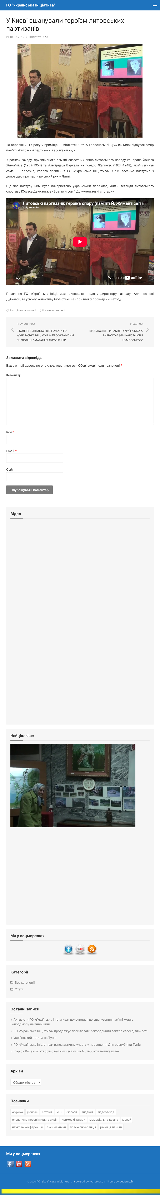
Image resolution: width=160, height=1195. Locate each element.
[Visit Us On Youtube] (80, 954)
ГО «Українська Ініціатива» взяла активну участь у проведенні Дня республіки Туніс (77, 1044)
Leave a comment (54, 310)
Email (11, 451)
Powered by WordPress (88, 1181)
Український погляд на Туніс (35, 1037)
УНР (59, 1112)
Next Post (116, 332)
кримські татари (73, 1120)
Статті (19, 989)
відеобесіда (106, 1112)
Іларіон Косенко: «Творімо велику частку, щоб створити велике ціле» (66, 1051)
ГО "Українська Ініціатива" (30, 5)
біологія (71, 1112)
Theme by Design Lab (119, 1181)
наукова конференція (27, 1127)
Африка (17, 1112)
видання (87, 1112)
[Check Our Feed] (92, 954)
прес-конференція (83, 1127)
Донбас (32, 1112)
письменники (56, 1127)
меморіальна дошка (103, 1120)
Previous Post (45, 332)
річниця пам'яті (25, 310)
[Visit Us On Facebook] (68, 954)
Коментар (13, 375)
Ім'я (10, 432)
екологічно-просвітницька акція (35, 1120)
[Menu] (155, 5)
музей (126, 1120)
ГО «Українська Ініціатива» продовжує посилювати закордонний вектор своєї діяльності (81, 1031)
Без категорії (25, 982)
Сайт (10, 469)
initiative (35, 37)
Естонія (47, 1112)
